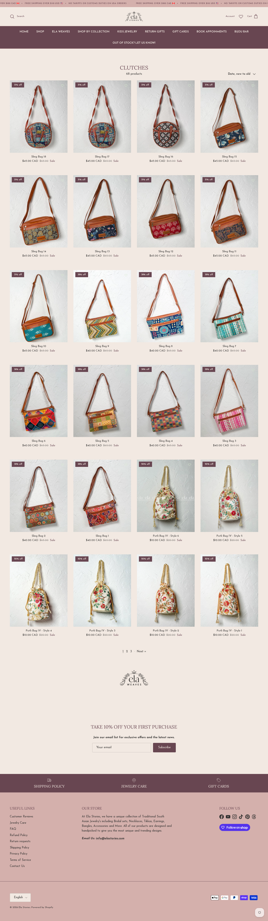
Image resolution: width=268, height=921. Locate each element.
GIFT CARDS (180, 31)
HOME (24, 31)
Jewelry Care (18, 823)
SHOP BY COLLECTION (93, 31)
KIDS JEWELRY (127, 31)
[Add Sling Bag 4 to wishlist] (189, 370)
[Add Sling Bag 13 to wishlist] (126, 180)
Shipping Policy (19, 847)
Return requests (20, 841)
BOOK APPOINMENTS (212, 31)
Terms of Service (20, 860)
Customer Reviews (21, 816)
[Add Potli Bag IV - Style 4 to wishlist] (62, 559)
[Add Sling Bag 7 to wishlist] (253, 275)
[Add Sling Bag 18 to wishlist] (62, 85)
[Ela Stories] (134, 16)
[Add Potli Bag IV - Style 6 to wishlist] (189, 465)
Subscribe (164, 747)
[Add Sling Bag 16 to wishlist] (189, 85)
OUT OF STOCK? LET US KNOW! (134, 42)
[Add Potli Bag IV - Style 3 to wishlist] (126, 559)
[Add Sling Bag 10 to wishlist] (62, 275)
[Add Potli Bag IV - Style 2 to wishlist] (189, 559)
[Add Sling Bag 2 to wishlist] (62, 465)
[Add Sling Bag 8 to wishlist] (189, 275)
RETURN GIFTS (155, 31)
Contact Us (17, 866)
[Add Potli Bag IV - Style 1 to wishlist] (253, 559)
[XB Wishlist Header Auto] (241, 16)
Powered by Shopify (42, 907)
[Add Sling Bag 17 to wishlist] (126, 85)
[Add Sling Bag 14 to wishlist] (62, 180)
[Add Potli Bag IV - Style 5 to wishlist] (253, 465)
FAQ (13, 829)
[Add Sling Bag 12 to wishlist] (189, 180)
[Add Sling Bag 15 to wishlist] (253, 85)
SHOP (40, 31)
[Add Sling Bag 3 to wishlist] (253, 370)
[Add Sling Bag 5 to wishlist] (126, 370)
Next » (141, 651)
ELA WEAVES (61, 31)
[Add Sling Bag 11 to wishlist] (253, 180)
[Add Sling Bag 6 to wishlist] (62, 370)
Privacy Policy (18, 853)
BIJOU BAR (241, 31)
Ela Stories (24, 907)
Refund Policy (18, 835)
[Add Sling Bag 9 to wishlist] (126, 275)
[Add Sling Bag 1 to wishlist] (126, 465)
